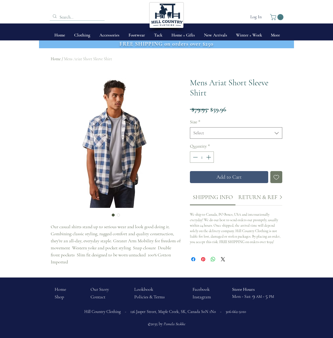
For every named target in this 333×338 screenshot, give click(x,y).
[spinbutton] (202, 157)
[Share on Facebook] (193, 259)
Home (56, 59)
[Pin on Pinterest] (203, 259)
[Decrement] (195, 157)
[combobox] (236, 132)
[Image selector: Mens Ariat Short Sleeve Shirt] (113, 215)
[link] (213, 197)
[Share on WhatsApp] (213, 259)
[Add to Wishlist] (276, 177)
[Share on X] (223, 259)
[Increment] (209, 157)
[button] (277, 17)
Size (195, 122)
